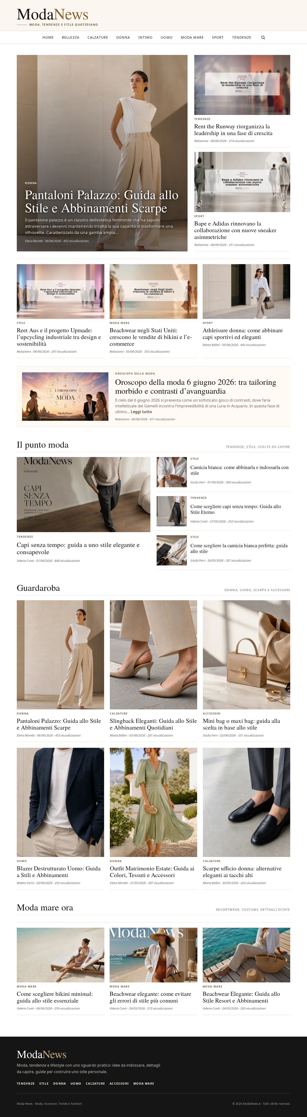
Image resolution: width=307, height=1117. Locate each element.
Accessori (119, 1083)
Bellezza (70, 37)
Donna (123, 37)
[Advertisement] (203, 16)
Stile (44, 1083)
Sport (218, 37)
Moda (53, 13)
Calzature (98, 37)
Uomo (166, 37)
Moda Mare (192, 37)
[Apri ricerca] (263, 37)
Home (47, 37)
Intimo (145, 37)
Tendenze (242, 37)
